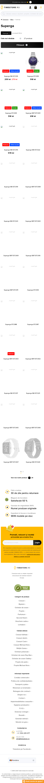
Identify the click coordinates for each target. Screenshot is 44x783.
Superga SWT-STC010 (33, 255)
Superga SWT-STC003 (11, 359)
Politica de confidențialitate (21, 681)
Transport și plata (21, 684)
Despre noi (22, 694)
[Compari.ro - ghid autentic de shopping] (22, 591)
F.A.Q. (21, 708)
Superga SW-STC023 (11, 221)
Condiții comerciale (21, 677)
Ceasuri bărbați (21, 634)
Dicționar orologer (21, 712)
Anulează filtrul (17, 33)
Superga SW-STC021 (33, 393)
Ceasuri (21, 600)
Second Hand (21, 618)
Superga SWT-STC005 (11, 428)
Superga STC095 (33, 76)
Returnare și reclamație (21, 688)
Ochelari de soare (21, 607)
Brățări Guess (22, 648)
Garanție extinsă (21, 718)
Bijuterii (21, 604)
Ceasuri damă (21, 638)
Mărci (11, 19)
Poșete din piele (21, 662)
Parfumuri (21, 614)
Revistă (21, 715)
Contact (22, 698)
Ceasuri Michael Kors (21, 645)
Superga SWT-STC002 (33, 359)
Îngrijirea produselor (21, 705)
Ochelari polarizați (22, 651)
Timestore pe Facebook (21, 749)
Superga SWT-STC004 (33, 221)
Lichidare (21, 624)
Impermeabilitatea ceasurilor (21, 701)
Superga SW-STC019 (11, 187)
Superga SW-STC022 (33, 150)
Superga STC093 (33, 290)
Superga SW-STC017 (11, 393)
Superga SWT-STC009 (11, 255)
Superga (5, 33)
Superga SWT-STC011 (11, 290)
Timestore (5, 19)
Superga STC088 (11, 324)
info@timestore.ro (22, 739)
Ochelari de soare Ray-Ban (21, 655)
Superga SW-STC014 (11, 76)
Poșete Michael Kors (21, 665)
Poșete (21, 611)
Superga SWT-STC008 (33, 187)
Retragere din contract (21, 691)
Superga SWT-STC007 (11, 462)
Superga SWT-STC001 (33, 113)
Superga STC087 (33, 324)
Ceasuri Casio (21, 641)
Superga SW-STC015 (11, 150)
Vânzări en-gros (21, 722)
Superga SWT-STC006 (33, 428)
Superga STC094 (11, 113)
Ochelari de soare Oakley (21, 658)
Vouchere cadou (21, 621)
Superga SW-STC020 (33, 462)
